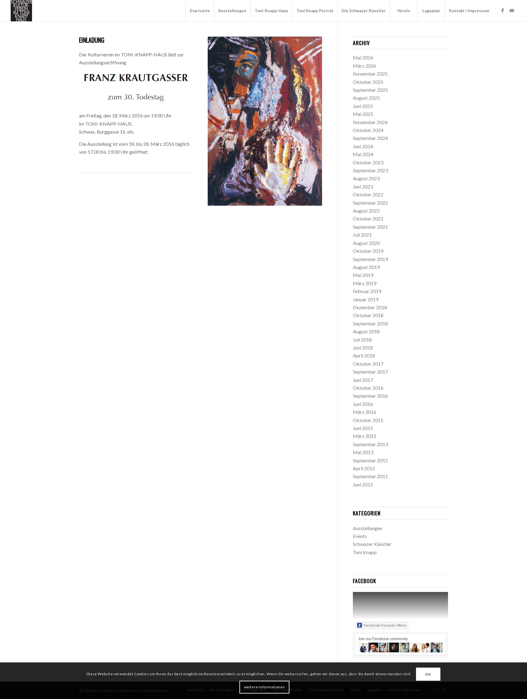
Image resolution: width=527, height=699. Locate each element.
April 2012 (364, 468)
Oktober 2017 (368, 364)
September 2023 (370, 170)
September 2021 (370, 227)
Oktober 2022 (368, 194)
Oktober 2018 (368, 315)
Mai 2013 (363, 452)
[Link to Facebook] (502, 10)
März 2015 (364, 436)
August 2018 (366, 331)
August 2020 (366, 243)
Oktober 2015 (368, 420)
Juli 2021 (362, 235)
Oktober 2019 (368, 251)
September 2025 (370, 90)
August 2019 (366, 267)
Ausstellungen (367, 528)
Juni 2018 (363, 347)
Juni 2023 (363, 186)
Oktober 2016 (368, 388)
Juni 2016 (363, 404)
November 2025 (370, 74)
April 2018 (364, 355)
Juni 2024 (363, 146)
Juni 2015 (363, 428)
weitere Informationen (264, 687)
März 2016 (364, 412)
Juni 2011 (363, 484)
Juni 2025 (363, 106)
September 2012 (370, 460)
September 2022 (370, 203)
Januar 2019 (365, 299)
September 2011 (370, 476)
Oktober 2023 (368, 162)
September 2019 (370, 259)
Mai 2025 (363, 114)
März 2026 (364, 66)
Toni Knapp (365, 552)
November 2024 (370, 122)
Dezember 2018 (370, 307)
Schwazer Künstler (372, 544)
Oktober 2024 (368, 130)
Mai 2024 (363, 154)
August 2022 (366, 210)
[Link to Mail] (511, 10)
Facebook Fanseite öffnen (385, 625)
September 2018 (370, 323)
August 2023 (366, 178)
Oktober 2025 (368, 82)
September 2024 (370, 138)
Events (360, 536)
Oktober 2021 (368, 218)
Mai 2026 (363, 57)
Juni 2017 (363, 380)
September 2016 (370, 396)
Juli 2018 (362, 339)
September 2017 (370, 372)
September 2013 (370, 444)
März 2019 (364, 283)
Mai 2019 (363, 275)
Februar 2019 (367, 291)
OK (428, 674)
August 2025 (366, 98)
